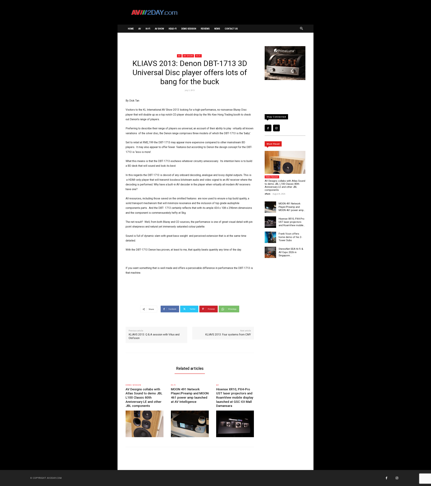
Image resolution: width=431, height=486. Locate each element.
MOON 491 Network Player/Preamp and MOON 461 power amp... (292, 207)
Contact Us (231, 28)
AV (139, 28)
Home (131, 28)
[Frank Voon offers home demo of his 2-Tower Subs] (270, 237)
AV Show (159, 28)
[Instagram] (276, 128)
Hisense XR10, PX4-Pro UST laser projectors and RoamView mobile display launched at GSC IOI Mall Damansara (234, 397)
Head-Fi (173, 28)
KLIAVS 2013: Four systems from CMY (228, 334)
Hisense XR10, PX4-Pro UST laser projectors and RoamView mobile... (292, 222)
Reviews (205, 28)
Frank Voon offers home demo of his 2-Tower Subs (290, 237)
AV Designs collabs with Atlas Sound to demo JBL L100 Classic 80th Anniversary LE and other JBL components (285, 185)
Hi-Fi (148, 28)
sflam (267, 193)
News (217, 28)
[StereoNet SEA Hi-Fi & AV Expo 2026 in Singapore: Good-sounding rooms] (270, 252)
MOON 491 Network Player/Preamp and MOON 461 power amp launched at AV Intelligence (190, 395)
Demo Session (188, 28)
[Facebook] (268, 128)
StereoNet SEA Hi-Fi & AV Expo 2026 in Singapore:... (291, 252)
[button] (301, 28)
